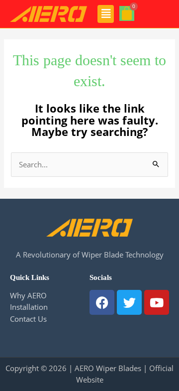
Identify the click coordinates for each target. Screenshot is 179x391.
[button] (105, 14)
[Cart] (126, 13)
